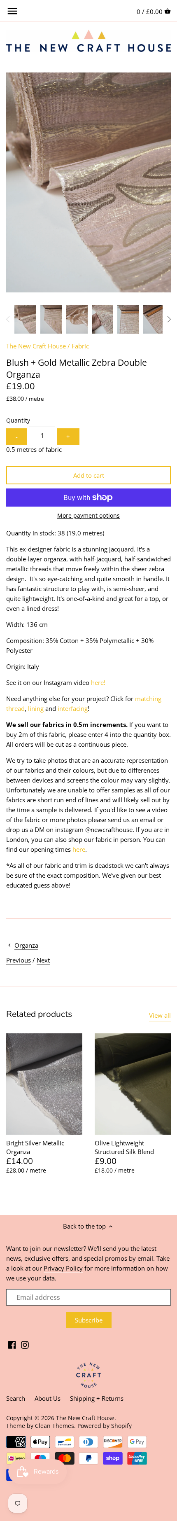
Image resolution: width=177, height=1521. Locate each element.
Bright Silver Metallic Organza (35, 1147)
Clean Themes (54, 1426)
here (78, 849)
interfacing (73, 708)
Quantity (18, 420)
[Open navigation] (12, 11)
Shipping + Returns (96, 1398)
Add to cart (88, 475)
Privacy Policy (63, 1268)
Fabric (80, 346)
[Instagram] (25, 1344)
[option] (25, 319)
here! (98, 682)
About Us (48, 1398)
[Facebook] (12, 1344)
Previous (18, 960)
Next (43, 960)
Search (15, 1398)
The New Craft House (36, 346)
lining (36, 708)
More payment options (88, 515)
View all (160, 1015)
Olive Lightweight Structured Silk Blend (124, 1147)
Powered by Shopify (104, 1426)
